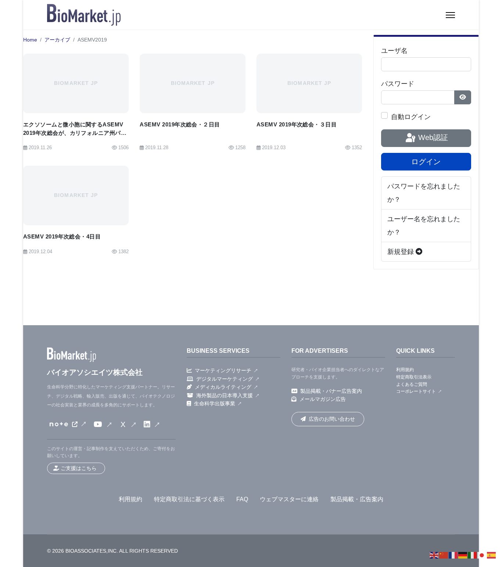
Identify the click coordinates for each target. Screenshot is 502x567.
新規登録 (401, 251)
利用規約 (405, 369)
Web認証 (432, 137)
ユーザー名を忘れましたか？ (423, 225)
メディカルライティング (223, 387)
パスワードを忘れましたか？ (423, 193)
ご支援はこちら (79, 468)
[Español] (491, 555)
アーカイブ (57, 40)
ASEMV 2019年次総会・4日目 (62, 236)
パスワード (397, 83)
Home (30, 40)
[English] (434, 555)
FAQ (242, 499)
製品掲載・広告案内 (356, 499)
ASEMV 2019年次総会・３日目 (297, 124)
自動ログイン (411, 117)
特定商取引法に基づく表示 (189, 499)
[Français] (453, 555)
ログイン (426, 162)
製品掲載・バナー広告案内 (331, 391)
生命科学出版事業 (214, 403)
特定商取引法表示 (413, 377)
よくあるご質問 (411, 384)
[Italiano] (472, 555)
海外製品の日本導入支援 (224, 395)
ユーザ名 (394, 50)
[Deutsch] (463, 555)
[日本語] (482, 555)
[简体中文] (444, 555)
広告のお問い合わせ (332, 419)
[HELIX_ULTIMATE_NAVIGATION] (450, 15)
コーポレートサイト (416, 391)
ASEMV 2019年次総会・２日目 (180, 124)
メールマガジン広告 (323, 399)
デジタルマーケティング (224, 379)
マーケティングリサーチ (223, 370)
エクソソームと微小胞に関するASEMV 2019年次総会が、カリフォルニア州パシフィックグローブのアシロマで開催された (74, 136)
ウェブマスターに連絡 (289, 499)
